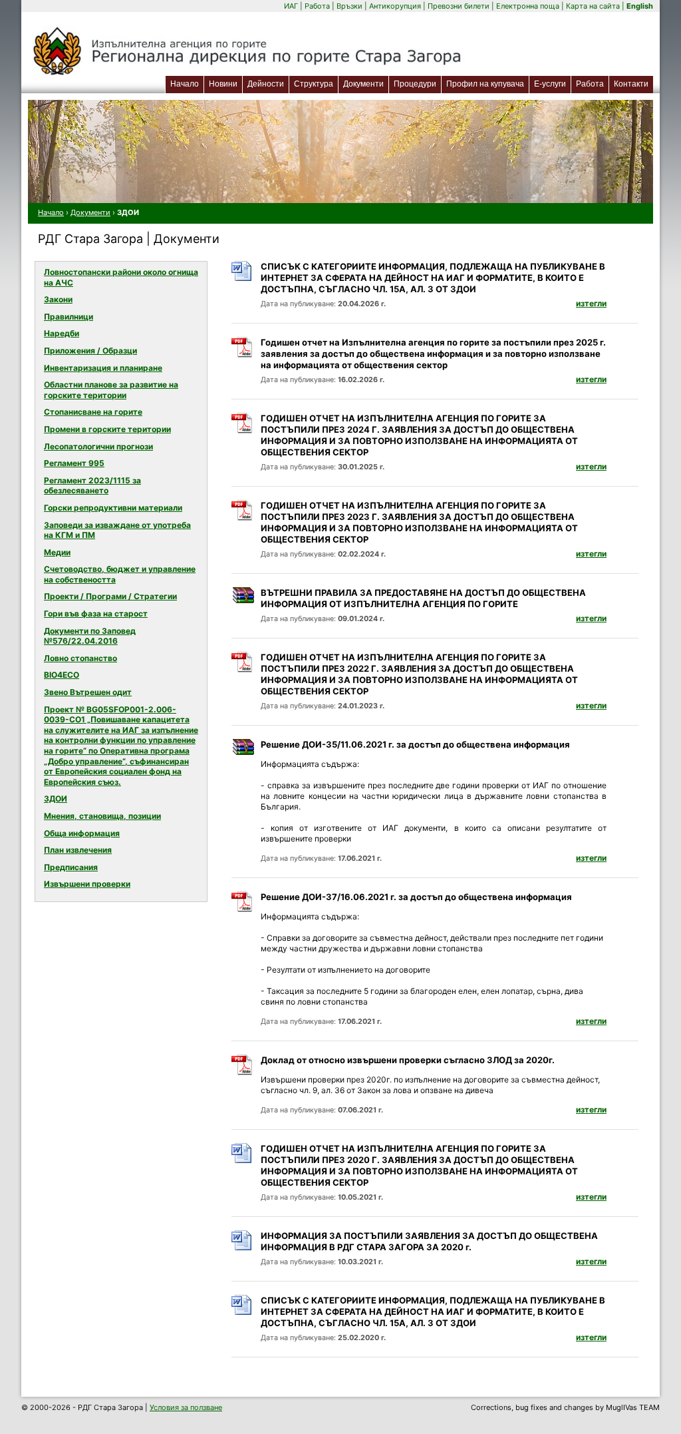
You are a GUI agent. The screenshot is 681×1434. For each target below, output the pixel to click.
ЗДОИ (55, 799)
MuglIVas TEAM (633, 1407)
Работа (317, 6)
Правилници (68, 317)
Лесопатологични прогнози (98, 446)
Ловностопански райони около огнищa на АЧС (121, 277)
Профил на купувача (485, 84)
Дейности (265, 84)
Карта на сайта (593, 6)
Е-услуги (552, 84)
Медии (57, 552)
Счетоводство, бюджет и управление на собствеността (120, 574)
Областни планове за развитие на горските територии (111, 389)
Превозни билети (458, 6)
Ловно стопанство (80, 658)
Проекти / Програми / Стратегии (110, 596)
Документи (363, 84)
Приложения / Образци (90, 351)
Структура (313, 84)
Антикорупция (395, 6)
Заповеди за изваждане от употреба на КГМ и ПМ (117, 530)
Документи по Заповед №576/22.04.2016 (90, 636)
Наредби (61, 333)
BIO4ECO (61, 675)
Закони (58, 299)
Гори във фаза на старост (96, 613)
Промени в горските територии (107, 429)
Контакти (631, 84)
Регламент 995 (74, 463)
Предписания (71, 867)
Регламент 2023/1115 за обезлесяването (92, 485)
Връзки (349, 6)
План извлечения (78, 850)
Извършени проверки (87, 884)
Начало (184, 84)
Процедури (415, 84)
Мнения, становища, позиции (102, 816)
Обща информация (82, 833)
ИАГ (291, 6)
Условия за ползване (186, 1407)
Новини (223, 84)
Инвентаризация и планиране (103, 368)
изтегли (591, 303)
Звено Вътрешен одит (88, 692)
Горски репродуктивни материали (113, 508)
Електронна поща (528, 6)
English (639, 6)
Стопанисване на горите (93, 412)
